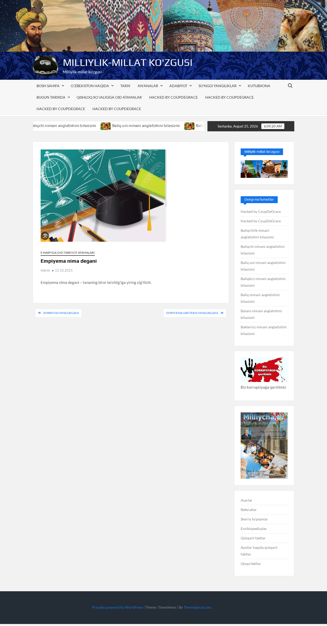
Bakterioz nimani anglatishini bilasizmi (264, 330)
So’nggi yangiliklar (217, 86)
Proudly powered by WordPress (117, 607)
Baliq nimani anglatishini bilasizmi (260, 298)
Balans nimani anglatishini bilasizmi (261, 314)
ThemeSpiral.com (197, 607)
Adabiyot (178, 86)
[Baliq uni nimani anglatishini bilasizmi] (89, 125)
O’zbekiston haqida (90, 86)
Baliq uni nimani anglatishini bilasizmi (129, 125)
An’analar (148, 86)
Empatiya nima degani (61, 313)
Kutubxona (259, 86)
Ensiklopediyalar (254, 528)
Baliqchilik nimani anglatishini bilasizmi (257, 233)
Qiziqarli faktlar (253, 538)
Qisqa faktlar (251, 563)
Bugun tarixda (51, 97)
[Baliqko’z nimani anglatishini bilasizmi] (173, 125)
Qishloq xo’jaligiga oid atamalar (109, 97)
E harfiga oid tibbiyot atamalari (68, 252)
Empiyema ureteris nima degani (192, 313)
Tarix (125, 86)
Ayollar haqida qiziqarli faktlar (259, 550)
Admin (45, 270)
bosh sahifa (48, 86)
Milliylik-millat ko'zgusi (128, 62)
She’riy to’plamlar (254, 519)
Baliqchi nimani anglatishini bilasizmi (46, 125)
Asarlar (246, 500)
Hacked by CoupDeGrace (173, 97)
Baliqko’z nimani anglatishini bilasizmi (263, 281)
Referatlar (249, 509)
